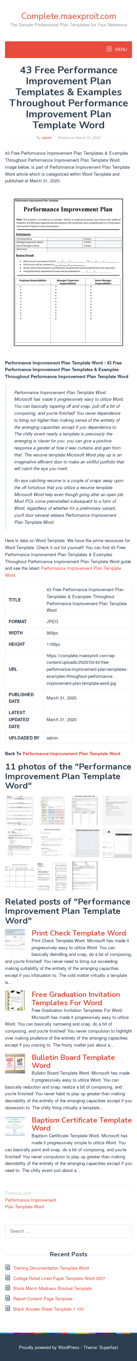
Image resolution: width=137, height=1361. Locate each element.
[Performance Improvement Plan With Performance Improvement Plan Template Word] (117, 810)
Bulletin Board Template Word (73, 1062)
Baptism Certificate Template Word (82, 1124)
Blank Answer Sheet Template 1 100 (48, 1309)
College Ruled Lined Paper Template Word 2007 (59, 1278)
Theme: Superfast (100, 1347)
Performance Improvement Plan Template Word (71, 753)
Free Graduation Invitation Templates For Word (76, 999)
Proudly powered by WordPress (49, 1347)
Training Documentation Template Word (51, 1268)
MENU (120, 50)
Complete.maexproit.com (68, 16)
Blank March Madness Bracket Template (52, 1288)
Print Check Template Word (79, 933)
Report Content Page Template (42, 1298)
